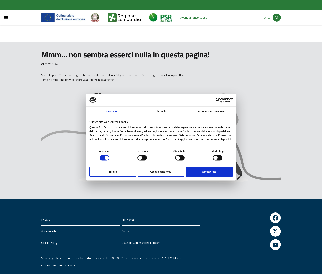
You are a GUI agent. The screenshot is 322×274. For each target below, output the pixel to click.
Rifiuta (113, 171)
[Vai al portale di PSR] (164, 17)
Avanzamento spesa (193, 17)
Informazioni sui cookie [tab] (211, 111)
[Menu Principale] (6, 18)
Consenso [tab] (111, 111)
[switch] (142, 157)
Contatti (126, 231)
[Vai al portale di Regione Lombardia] (128, 17)
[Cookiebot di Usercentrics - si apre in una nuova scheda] (218, 99)
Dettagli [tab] (161, 111)
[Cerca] (277, 18)
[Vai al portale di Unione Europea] (65, 17)
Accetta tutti (209, 171)
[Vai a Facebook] (241, 218)
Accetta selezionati (161, 171)
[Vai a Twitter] (241, 231)
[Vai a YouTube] (241, 244)
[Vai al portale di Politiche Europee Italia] (99, 17)
